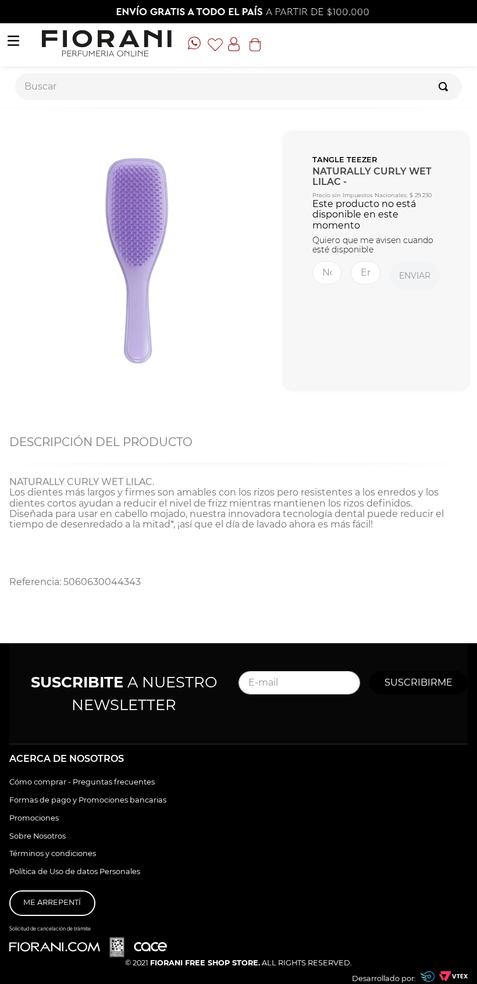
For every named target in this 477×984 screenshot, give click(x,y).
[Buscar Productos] (446, 86)
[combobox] (238, 86)
